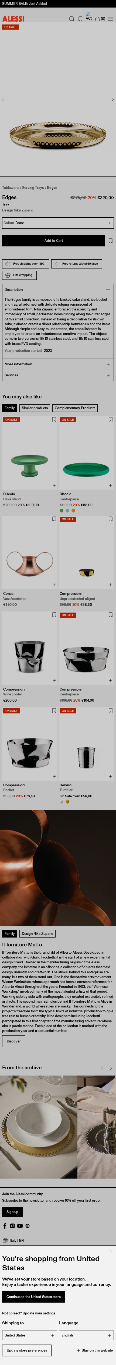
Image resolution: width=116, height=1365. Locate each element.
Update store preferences (27, 1350)
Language (69, 1322)
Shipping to (13, 1322)
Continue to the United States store (33, 1297)
